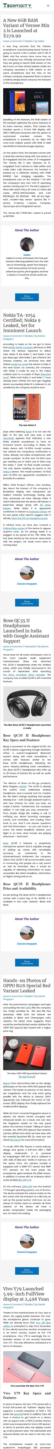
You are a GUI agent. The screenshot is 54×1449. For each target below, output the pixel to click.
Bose (5, 843)
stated (22, 786)
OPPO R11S (27, 1186)
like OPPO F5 (25, 1180)
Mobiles (29, 41)
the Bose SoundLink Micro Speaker (24, 674)
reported (18, 1414)
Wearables (30, 646)
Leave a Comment (13, 41)
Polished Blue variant (14, 528)
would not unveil (19, 364)
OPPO (28, 1007)
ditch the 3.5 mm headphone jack (29, 518)
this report (15, 1139)
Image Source (27, 1076)
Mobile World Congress (20, 347)
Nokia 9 (7, 471)
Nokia (29, 431)
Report (6, 1083)
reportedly (8, 438)
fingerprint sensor (38, 511)
